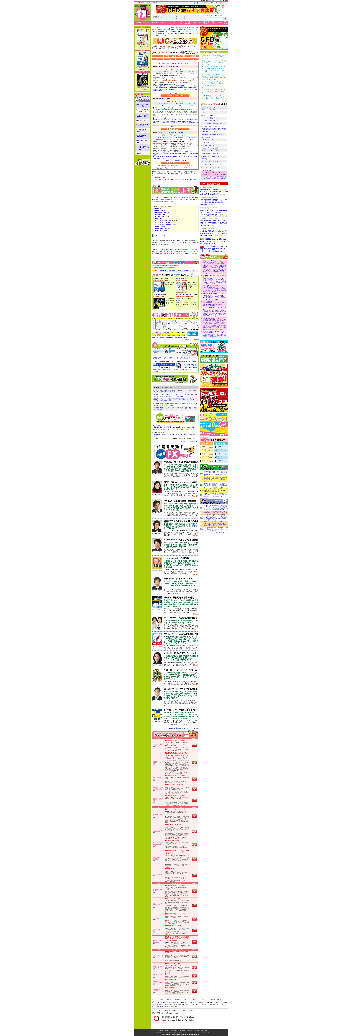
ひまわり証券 (158, 982)
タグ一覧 (197, 1026)
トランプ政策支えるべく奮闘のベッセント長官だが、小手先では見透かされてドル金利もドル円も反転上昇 (181, 487)
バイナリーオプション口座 (210, 161)
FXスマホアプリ (207, 142)
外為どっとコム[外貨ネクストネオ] (186, 294)
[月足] (183, 332)
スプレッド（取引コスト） (210, 110)
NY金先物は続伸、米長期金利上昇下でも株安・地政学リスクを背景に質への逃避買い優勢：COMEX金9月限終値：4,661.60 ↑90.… (216, 490)
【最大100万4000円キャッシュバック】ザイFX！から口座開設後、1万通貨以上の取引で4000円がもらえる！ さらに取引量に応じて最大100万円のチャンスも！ (214, 288)
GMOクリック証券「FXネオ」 (142, 105)
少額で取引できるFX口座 (209, 131)
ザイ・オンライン (191, 1028)
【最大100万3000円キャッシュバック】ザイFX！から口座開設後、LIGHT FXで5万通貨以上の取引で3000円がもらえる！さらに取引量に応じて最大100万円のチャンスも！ (214, 334)
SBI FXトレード (142, 120)
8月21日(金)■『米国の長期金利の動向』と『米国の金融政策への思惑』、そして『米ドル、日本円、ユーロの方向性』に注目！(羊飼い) (215, 513)
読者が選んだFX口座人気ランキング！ (213, 164)
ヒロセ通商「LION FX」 (142, 130)
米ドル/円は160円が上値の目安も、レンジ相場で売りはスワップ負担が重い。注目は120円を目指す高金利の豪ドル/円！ (181, 545)
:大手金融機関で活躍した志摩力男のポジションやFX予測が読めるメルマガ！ (173, 270)
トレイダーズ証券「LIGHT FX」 (142, 125)
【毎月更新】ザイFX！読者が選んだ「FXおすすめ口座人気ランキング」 (174, 179)
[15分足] (168, 335)
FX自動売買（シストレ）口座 (211, 156)
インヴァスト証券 (157, 904)
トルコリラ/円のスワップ (209, 115)
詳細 (154, 746)
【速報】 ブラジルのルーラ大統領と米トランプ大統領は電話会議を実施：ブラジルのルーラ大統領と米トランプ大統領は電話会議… (216, 495)
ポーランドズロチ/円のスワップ (211, 126)
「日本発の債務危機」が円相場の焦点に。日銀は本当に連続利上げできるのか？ (181, 622)
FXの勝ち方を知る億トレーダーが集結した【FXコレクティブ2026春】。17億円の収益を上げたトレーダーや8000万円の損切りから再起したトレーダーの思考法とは (181, 715)
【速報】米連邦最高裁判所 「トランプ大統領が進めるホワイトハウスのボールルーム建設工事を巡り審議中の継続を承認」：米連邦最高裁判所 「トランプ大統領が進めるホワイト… (216, 485)
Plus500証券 (156, 918)
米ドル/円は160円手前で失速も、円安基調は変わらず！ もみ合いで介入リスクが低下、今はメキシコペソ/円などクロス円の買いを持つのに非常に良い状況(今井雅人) (216, 518)
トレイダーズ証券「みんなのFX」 (142, 110)
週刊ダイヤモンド (182, 1028)
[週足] (178, 332)
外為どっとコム (158, 762)
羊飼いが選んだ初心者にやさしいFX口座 (214, 129)
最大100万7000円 (142, 74)
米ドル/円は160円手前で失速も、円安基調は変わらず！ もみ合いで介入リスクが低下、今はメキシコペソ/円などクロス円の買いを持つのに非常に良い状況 (181, 507)
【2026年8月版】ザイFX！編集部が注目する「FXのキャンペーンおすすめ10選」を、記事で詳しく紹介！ (175, 404)
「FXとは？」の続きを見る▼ (175, 257)
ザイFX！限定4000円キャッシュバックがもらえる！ (142, 46)
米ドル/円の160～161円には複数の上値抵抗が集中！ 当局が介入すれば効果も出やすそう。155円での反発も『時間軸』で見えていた (180, 584)
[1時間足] (178, 335)
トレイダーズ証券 (157, 831)
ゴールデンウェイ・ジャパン (158, 844)
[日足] (173, 332)
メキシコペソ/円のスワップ (210, 118)
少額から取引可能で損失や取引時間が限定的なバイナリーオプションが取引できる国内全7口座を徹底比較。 (175, 391)
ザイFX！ (208, 1028)
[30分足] (173, 335)
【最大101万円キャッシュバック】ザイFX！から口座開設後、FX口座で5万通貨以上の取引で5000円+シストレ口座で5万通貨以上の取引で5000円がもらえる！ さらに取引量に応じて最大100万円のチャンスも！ (214, 312)
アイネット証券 (158, 956)
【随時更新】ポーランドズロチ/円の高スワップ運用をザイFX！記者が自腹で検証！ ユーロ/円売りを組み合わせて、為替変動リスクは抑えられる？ (181, 564)
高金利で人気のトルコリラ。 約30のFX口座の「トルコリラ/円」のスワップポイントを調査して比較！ (175, 399)
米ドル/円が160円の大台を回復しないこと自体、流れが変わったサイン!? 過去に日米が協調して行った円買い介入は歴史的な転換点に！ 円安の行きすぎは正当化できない (181, 468)
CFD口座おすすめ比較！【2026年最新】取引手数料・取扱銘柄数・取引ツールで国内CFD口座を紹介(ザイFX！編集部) (216, 529)
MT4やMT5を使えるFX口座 (210, 153)
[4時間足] (183, 335)
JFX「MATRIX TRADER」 (141, 136)
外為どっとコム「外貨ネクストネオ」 (143, 116)
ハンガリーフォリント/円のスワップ (213, 123)
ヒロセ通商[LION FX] (159, 294)
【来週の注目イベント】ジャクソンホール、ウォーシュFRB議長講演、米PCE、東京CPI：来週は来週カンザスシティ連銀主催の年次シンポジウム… (215, 473)
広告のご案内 (204, 1026)
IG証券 (139, 153)
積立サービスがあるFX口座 (210, 148)
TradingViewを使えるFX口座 (210, 151)
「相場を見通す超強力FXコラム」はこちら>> (183, 728)
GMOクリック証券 (157, 744)
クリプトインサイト (201, 1028)
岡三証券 (158, 975)
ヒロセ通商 (157, 815)
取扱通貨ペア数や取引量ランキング (212, 134)
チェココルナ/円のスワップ (210, 120)
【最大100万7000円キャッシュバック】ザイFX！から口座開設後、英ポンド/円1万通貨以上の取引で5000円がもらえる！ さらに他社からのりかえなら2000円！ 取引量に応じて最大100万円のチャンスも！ (214, 279)
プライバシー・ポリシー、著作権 (178, 1026)
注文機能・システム (208, 145)
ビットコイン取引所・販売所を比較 (212, 167)
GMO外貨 (157, 778)
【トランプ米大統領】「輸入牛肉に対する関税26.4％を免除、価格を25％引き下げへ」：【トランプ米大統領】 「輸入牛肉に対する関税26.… (216, 479)
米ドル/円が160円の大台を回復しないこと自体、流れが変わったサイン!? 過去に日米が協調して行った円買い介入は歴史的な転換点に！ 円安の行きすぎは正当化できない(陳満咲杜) (216, 507)
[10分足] (164, 335)
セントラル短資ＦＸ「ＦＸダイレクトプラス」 (143, 147)
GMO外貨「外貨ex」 (182, 278)
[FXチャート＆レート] (193, 333)
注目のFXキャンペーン (209, 107)
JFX (156, 858)
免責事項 (161, 1026)
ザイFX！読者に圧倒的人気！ (142, 53)
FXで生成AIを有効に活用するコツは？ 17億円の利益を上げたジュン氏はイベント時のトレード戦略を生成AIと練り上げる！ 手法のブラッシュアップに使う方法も (181, 640)
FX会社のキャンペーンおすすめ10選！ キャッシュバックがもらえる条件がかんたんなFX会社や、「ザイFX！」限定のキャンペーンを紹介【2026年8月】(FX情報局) (216, 523)
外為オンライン (158, 788)
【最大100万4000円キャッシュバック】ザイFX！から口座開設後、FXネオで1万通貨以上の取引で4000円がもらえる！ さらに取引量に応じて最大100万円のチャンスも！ (214, 296)
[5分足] (159, 335)
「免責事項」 (217, 1007)
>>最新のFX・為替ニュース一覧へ (190, 441)
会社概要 (167, 1026)
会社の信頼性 (206, 137)
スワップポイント (207, 112)
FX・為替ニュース (207, 140)
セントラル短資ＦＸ (195, 339)
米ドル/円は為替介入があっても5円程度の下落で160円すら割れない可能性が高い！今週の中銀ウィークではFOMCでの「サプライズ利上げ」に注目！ (181, 695)
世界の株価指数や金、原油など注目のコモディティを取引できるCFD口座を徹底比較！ (175, 408)
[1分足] (154, 335)
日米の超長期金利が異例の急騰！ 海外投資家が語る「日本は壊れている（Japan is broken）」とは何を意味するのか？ (181, 658)
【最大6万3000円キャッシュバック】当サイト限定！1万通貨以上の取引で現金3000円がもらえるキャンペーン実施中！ (215, 303)
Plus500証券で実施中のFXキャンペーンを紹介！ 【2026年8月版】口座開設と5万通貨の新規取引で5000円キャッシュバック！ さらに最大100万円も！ (181, 676)
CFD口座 (204, 159)
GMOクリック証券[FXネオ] (161, 278)
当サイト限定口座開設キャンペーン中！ (143, 30)
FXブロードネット (157, 874)
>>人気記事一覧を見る (222, 532)
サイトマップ (190, 1026)
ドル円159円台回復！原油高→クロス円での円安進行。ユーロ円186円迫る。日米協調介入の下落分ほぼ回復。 (180, 526)
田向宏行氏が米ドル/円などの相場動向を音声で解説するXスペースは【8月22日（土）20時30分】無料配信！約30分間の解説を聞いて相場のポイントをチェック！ (181, 603)
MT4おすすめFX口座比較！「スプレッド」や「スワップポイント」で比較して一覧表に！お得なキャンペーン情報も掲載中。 (175, 395)
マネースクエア (158, 941)
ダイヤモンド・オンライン (172, 1028)
